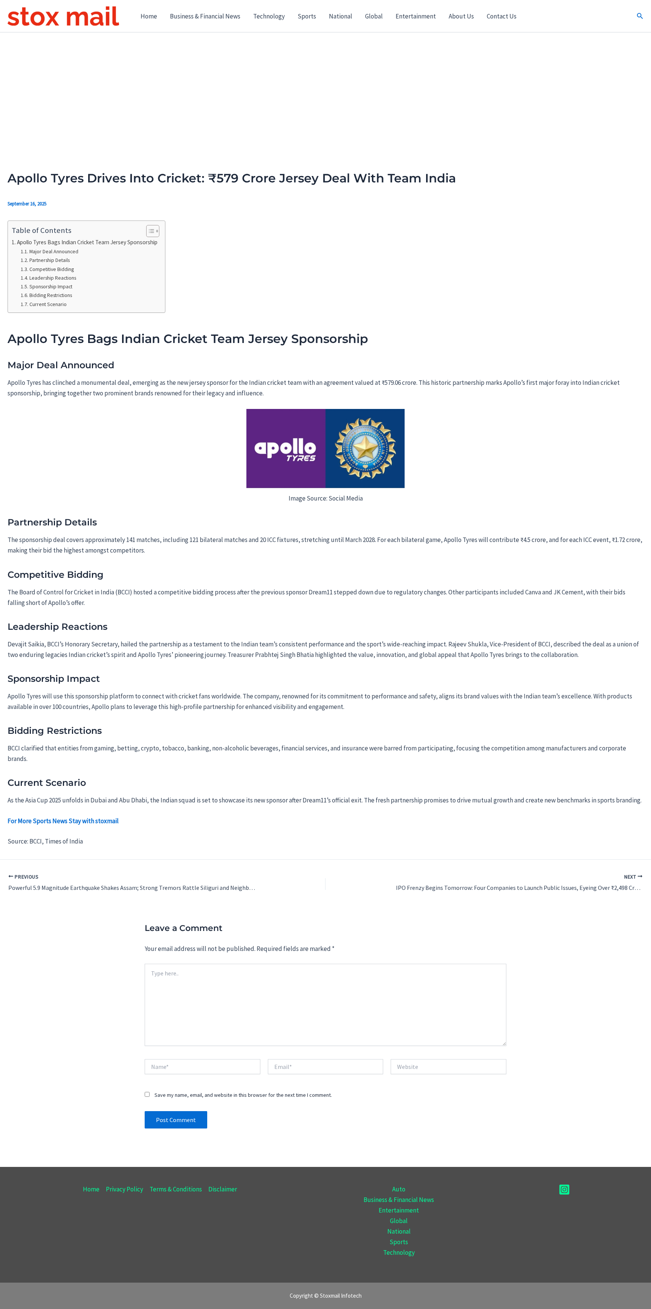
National (340, 16)
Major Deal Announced (53, 251)
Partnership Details (49, 260)
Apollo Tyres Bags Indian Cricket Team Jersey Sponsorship (87, 242)
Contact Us (502, 16)
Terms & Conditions (176, 1189)
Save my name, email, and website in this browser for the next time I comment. (243, 1095)
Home (149, 16)
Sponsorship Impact (50, 286)
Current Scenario (48, 304)
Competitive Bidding (51, 269)
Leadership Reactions (52, 277)
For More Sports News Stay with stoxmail (63, 821)
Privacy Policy (124, 1189)
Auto (398, 1189)
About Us (461, 16)
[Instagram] (564, 1189)
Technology (269, 16)
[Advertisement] (325, 89)
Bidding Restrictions (50, 295)
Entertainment (416, 16)
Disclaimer (222, 1189)
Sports (307, 16)
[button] (640, 16)
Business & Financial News (205, 16)
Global (374, 16)
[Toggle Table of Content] (149, 231)
